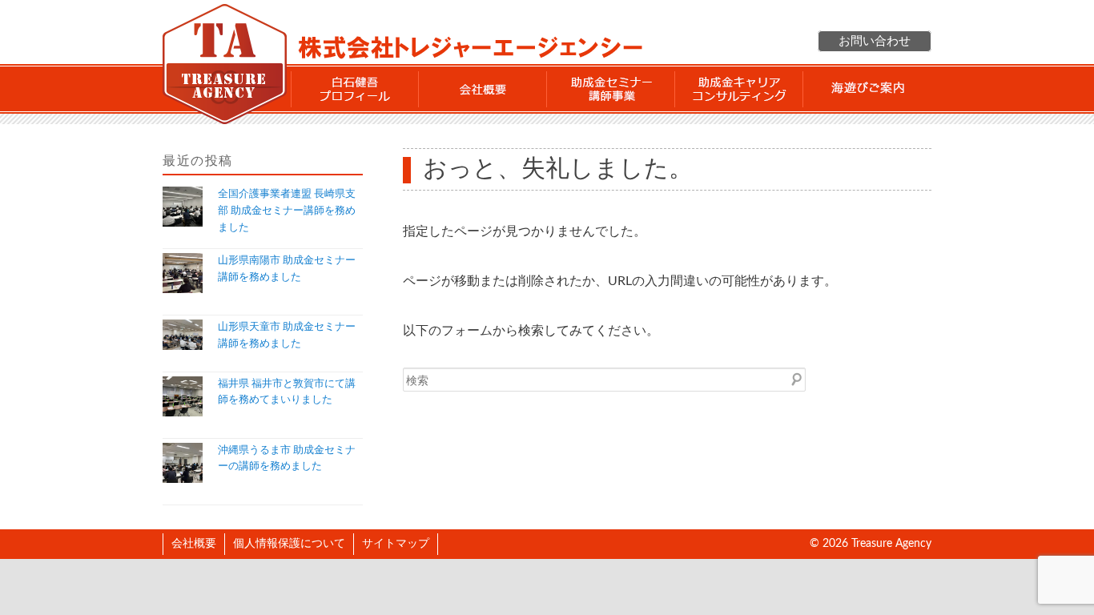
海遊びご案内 (867, 89)
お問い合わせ (875, 41)
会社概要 (483, 89)
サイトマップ (395, 543)
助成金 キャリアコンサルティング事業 (739, 89)
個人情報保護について (289, 543)
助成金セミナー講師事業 (611, 89)
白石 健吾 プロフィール (355, 89)
